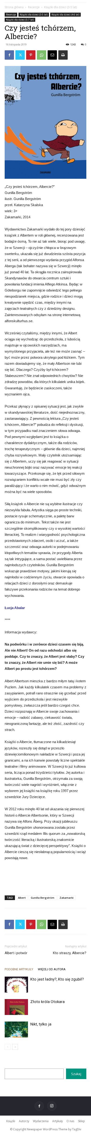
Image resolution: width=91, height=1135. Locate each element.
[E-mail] (52, 55)
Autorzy (24, 1121)
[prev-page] (7, 1047)
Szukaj (76, 1073)
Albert (22, 897)
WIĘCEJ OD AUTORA (52, 969)
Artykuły (57, 1121)
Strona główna (14, 7)
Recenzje (34, 7)
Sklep (81, 1121)
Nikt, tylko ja (40, 1024)
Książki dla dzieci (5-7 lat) (20, 19)
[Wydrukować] (63, 55)
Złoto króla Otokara (47, 1001)
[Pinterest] (30, 55)
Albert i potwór (16, 953)
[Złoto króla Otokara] (16, 1007)
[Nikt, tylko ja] (16, 1030)
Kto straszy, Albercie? (69, 953)
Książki (10, 1121)
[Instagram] (51, 1106)
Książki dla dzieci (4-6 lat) (65, 14)
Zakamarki (67, 897)
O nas (70, 1121)
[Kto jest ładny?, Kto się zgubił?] (16, 985)
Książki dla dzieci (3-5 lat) (60, 7)
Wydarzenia (41, 1121)
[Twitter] (20, 55)
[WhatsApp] (41, 55)
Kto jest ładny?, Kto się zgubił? (57, 979)
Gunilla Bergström (42, 897)
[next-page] (15, 1047)
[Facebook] (9, 55)
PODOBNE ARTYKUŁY (19, 969)
